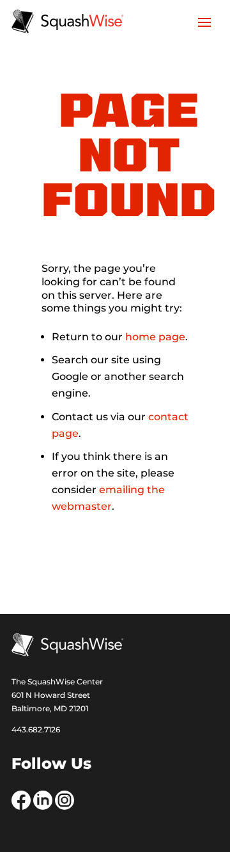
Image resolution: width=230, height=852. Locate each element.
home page (155, 337)
